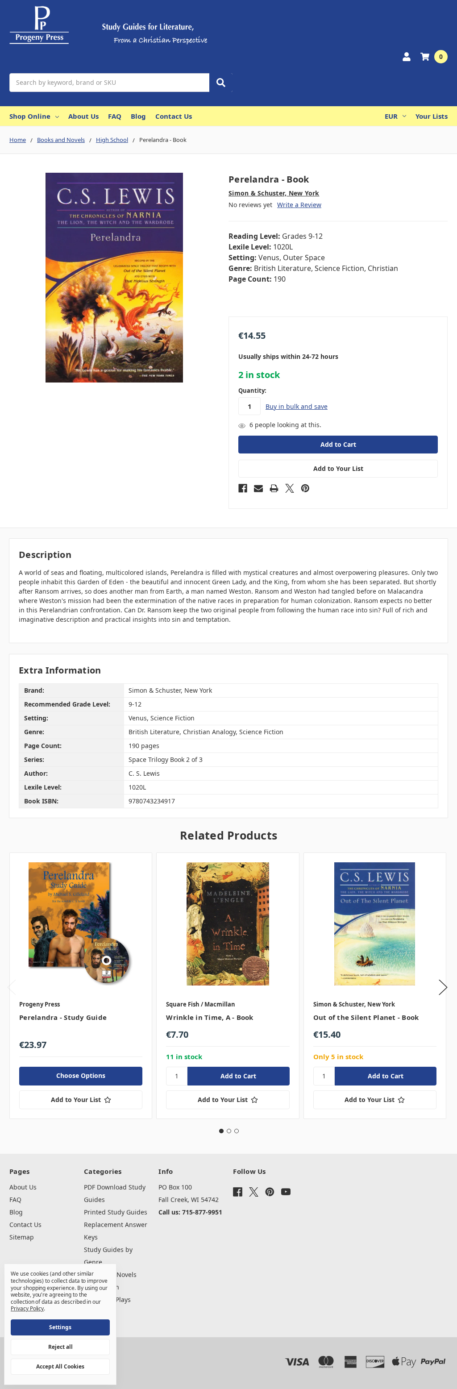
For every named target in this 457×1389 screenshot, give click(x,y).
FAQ (114, 116)
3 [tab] (236, 1131)
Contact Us (173, 116)
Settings (60, 1327)
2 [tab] (229, 1131)
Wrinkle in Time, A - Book (209, 1017)
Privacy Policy (27, 1308)
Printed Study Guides (115, 1212)
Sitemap (21, 1237)
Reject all (60, 1347)
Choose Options (80, 1075)
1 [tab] (221, 1131)
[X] (289, 488)
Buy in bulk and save (297, 406)
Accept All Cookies (60, 1366)
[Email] (258, 488)
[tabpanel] (80, 986)
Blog (138, 116)
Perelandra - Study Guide (63, 1017)
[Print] (274, 488)
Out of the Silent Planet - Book (366, 1017)
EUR (391, 116)
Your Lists (431, 116)
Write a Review (299, 204)
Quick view (81, 924)
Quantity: (252, 391)
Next (443, 987)
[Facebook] (242, 488)
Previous (12, 987)
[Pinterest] (305, 488)
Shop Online (29, 116)
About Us (83, 116)
